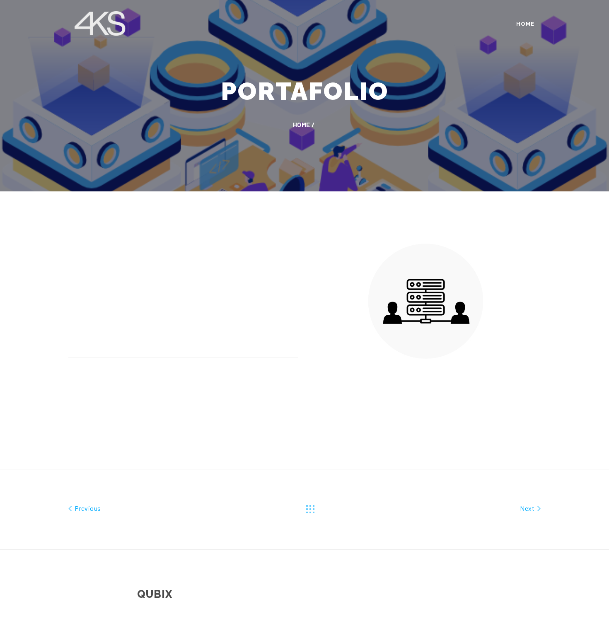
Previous (87, 508)
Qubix (154, 594)
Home (525, 24)
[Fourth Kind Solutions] (100, 22)
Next (528, 508)
